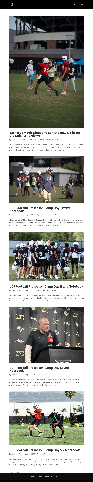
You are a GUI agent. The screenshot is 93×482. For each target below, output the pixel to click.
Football (55, 139)
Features (48, 139)
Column (41, 139)
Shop (57, 476)
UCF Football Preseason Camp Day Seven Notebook (39, 369)
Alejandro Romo (17, 215)
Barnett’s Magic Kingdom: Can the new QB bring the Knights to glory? (44, 134)
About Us (49, 476)
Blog (40, 476)
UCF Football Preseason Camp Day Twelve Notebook (40, 209)
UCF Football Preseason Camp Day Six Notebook (44, 450)
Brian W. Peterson (18, 139)
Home (33, 476)
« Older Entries (14, 472)
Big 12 (39, 215)
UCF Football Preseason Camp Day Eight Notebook (46, 286)
